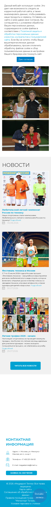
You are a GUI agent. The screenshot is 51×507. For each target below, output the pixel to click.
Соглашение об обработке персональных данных (25, 493)
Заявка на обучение (21, 473)
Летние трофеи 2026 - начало (19, 336)
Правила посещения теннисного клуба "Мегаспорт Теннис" (25, 499)
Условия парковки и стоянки (25, 503)
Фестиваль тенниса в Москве (18, 270)
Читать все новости (25, 366)
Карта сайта (25, 489)
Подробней (15, 220)
